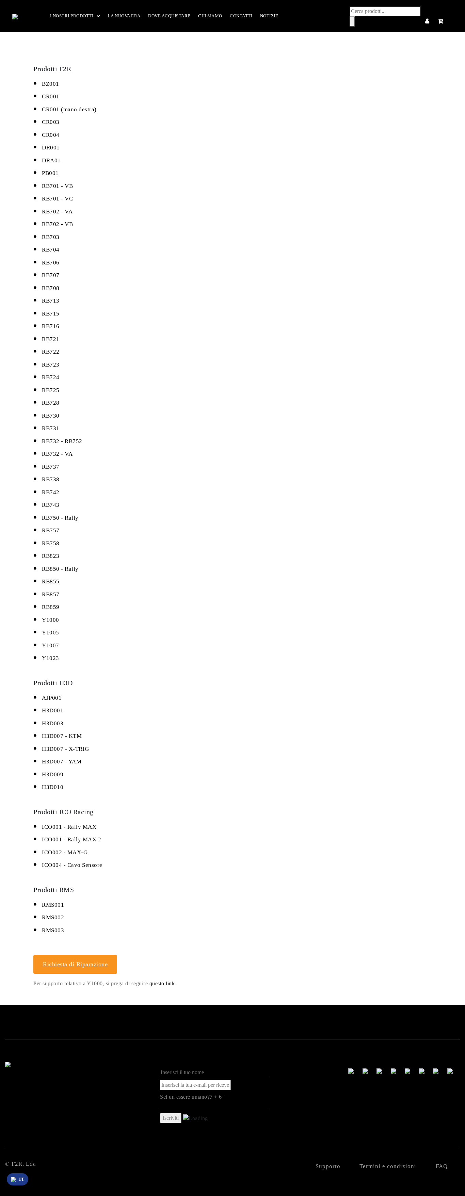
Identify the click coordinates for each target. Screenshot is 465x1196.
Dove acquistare (169, 15)
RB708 (51, 288)
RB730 (51, 416)
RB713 (51, 300)
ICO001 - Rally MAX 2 (71, 839)
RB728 (51, 403)
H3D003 (52, 723)
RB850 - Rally (60, 569)
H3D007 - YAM (61, 761)
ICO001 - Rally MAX (69, 827)
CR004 (51, 135)
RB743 (51, 505)
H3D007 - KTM (62, 736)
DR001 (51, 147)
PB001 (50, 173)
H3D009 (52, 774)
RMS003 (53, 930)
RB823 (51, 556)
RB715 (51, 313)
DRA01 (51, 160)
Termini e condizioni (387, 1166)
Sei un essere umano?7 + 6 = (193, 1097)
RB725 (51, 390)
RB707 (51, 275)
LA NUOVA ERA (124, 15)
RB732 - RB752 (62, 441)
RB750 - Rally (60, 518)
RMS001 (53, 905)
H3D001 (52, 710)
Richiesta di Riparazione (75, 964)
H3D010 (52, 787)
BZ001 (50, 84)
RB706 (51, 262)
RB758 (51, 543)
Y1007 (50, 645)
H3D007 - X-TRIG (65, 749)
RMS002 (53, 917)
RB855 (51, 581)
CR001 (51, 96)
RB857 (51, 594)
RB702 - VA (57, 211)
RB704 (51, 249)
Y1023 (50, 658)
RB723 (51, 364)
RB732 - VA (57, 454)
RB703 (51, 237)
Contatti (241, 15)
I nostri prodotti (72, 15)
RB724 (51, 377)
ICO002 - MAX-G (64, 852)
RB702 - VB (57, 224)
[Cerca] (352, 21)
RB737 (51, 467)
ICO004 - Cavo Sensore (72, 865)
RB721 (51, 339)
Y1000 (50, 620)
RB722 (51, 352)
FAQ (442, 1166)
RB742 (51, 492)
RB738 (51, 479)
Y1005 (50, 632)
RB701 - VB (57, 186)
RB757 (51, 530)
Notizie (269, 15)
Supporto (328, 1166)
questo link (162, 983)
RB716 (51, 326)
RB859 (51, 607)
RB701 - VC (57, 198)
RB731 (51, 428)
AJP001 (52, 698)
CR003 (51, 122)
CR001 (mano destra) (69, 109)
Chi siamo (210, 15)
